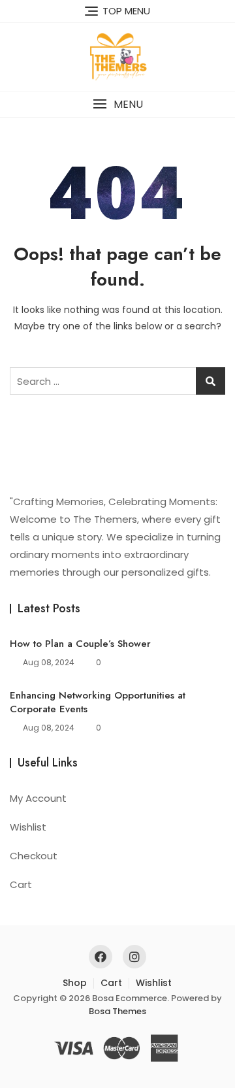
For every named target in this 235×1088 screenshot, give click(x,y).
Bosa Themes (117, 1011)
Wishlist (28, 827)
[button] (117, 104)
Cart (21, 884)
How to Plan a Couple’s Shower (80, 643)
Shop (75, 982)
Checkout (33, 856)
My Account (38, 798)
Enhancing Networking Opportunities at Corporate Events (97, 702)
